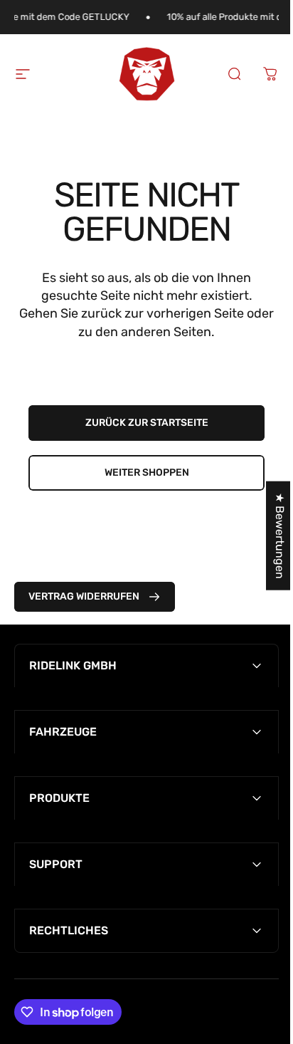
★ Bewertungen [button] (269, 536)
